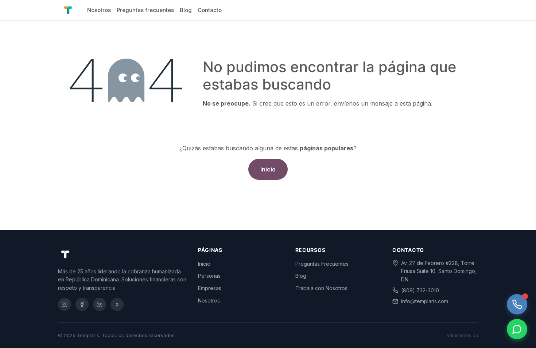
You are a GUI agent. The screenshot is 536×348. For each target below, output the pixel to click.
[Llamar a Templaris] (517, 304)
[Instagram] (64, 304)
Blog (300, 276)
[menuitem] (99, 10)
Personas (209, 276)
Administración (462, 335)
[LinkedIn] (99, 304)
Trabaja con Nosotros (321, 288)
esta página (415, 103)
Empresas (209, 288)
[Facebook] (82, 304)
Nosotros (209, 300)
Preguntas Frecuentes (322, 264)
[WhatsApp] (517, 329)
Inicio (268, 169)
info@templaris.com (424, 301)
